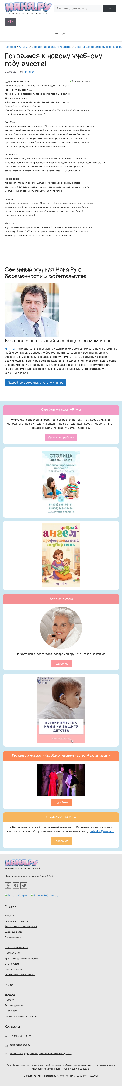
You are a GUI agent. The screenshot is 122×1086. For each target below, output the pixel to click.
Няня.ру (10, 348)
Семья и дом (12, 963)
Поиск (109, 8)
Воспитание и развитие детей (21, 926)
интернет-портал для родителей (22, 868)
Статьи (10, 906)
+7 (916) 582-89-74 (20, 1035)
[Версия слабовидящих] (10, 22)
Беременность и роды (17, 921)
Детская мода (12, 952)
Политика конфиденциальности (22, 1016)
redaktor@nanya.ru (102, 831)
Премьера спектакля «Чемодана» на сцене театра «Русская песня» (61, 756)
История (9, 999)
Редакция (10, 994)
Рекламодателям (14, 1005)
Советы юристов (14, 969)
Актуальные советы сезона (20, 974)
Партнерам (11, 1010)
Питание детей (13, 937)
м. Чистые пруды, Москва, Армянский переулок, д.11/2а (41, 1053)
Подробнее (61, 663)
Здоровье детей (13, 931)
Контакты (12, 1027)
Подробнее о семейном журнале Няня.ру (35, 382)
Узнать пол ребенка (61, 437)
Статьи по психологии (16, 947)
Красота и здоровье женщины (21, 958)
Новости (9, 915)
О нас (9, 985)
